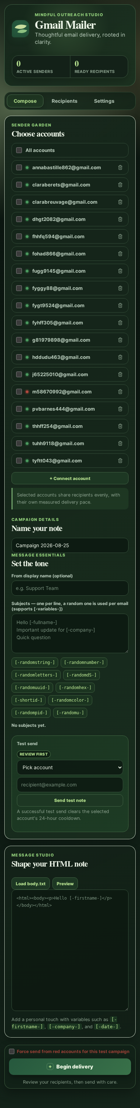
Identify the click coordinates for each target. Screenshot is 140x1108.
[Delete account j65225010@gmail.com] (120, 374)
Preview (65, 883)
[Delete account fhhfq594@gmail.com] (120, 236)
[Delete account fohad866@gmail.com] (120, 254)
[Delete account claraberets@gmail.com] (120, 185)
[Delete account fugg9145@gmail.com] (120, 271)
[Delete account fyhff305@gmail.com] (120, 323)
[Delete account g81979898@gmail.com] (120, 340)
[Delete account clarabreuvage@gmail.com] (120, 202)
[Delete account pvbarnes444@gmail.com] (120, 409)
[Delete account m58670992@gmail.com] (120, 392)
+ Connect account (70, 478)
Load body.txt (31, 883)
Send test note (70, 800)
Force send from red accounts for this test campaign (73, 1051)
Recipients (65, 101)
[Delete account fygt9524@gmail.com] (120, 305)
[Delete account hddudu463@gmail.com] (120, 357)
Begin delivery (70, 1066)
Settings (104, 101)
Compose (25, 101)
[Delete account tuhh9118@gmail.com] (120, 443)
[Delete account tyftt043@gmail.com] (120, 461)
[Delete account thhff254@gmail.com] (120, 426)
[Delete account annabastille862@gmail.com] (120, 167)
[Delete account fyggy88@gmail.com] (120, 288)
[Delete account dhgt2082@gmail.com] (120, 219)
